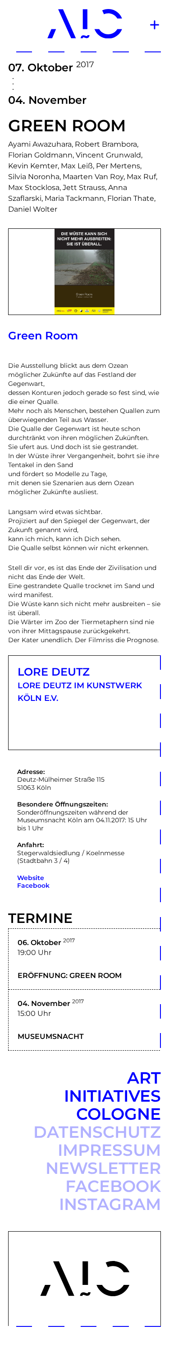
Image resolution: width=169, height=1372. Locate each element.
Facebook (33, 885)
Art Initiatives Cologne (112, 1096)
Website (30, 878)
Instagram (110, 1204)
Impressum (109, 1150)
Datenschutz (97, 1132)
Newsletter (103, 1168)
